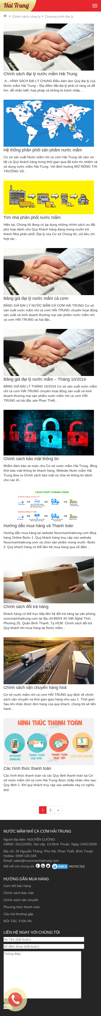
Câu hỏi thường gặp (18, 914)
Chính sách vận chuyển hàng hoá (35, 687)
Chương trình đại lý (59, 16)
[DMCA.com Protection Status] (68, 866)
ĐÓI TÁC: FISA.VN (17, 921)
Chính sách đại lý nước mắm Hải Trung (40, 73)
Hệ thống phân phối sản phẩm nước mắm (43, 150)
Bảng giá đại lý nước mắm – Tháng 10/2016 (45, 379)
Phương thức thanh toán (22, 907)
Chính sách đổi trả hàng (26, 606)
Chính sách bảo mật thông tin (31, 458)
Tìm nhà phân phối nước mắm (32, 217)
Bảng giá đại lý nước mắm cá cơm (36, 298)
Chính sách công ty (26, 16)
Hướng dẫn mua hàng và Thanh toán (38, 525)
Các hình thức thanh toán (27, 768)
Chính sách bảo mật (19, 893)
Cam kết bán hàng (17, 886)
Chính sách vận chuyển (21, 900)
